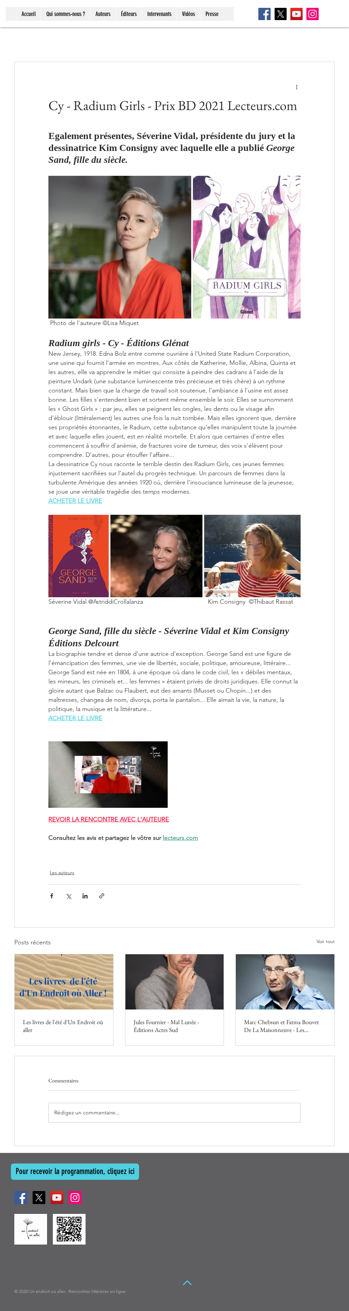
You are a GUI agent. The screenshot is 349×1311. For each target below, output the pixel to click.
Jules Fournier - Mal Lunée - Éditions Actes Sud (166, 1026)
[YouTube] (296, 14)
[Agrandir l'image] (119, 247)
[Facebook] (264, 14)
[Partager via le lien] (101, 896)
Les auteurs (62, 872)
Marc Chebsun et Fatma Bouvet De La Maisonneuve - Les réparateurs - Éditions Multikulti (281, 1026)
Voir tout (326, 941)
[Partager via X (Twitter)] (68, 896)
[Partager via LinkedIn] (85, 896)
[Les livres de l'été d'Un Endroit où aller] (64, 981)
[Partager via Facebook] (51, 896)
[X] (280, 14)
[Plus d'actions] (296, 86)
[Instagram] (312, 14)
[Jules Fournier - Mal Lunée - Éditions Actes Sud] (174, 981)
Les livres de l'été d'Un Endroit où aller (63, 1026)
